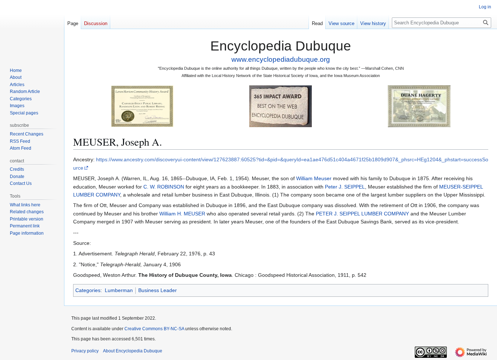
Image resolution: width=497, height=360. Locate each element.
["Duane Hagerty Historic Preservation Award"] (419, 106)
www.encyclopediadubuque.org (280, 59)
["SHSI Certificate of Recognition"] (142, 106)
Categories (87, 290)
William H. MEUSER (182, 214)
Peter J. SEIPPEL (345, 187)
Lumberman (119, 290)
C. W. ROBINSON (163, 187)
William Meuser (313, 178)
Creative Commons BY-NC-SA (154, 328)
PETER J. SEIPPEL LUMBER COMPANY (362, 214)
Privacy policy (85, 350)
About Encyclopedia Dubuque (132, 350)
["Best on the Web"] (280, 106)
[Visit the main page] (32, 29)
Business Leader (157, 290)
